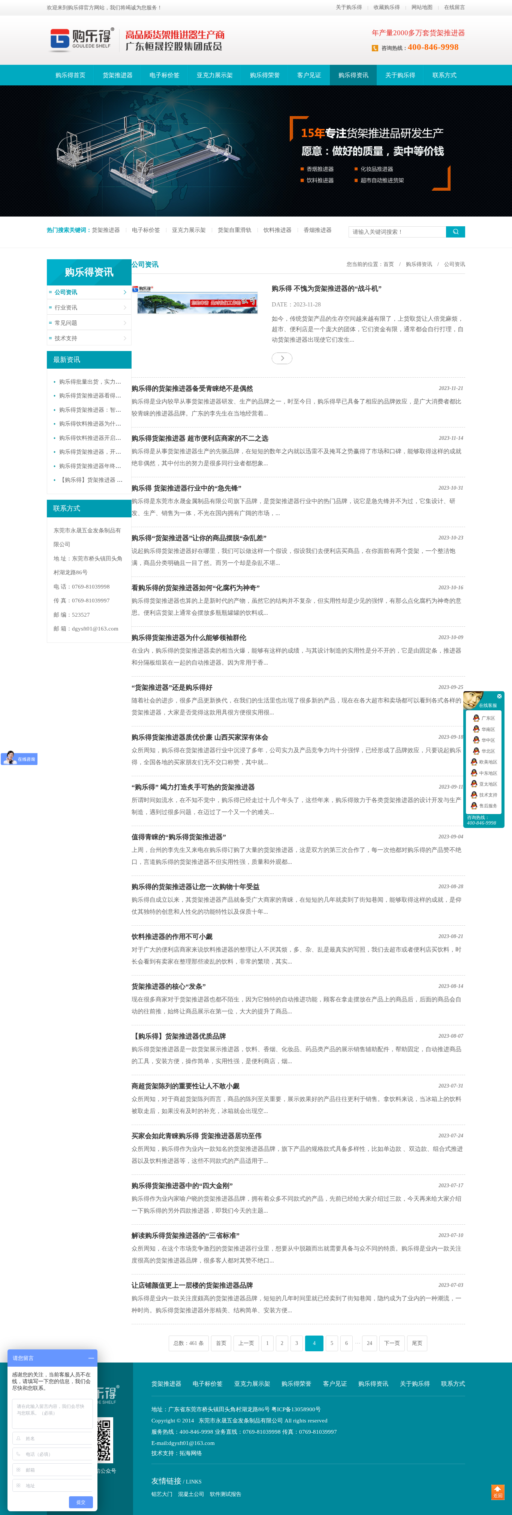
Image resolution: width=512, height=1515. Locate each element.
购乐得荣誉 (265, 75)
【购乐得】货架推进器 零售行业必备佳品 (110, 480)
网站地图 (422, 7)
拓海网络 (191, 1453)
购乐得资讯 (353, 75)
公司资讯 (66, 292)
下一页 (392, 1343)
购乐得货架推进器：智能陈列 (95, 410)
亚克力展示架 (215, 75)
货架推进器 (118, 75)
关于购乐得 (349, 7)
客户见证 (309, 75)
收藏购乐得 (387, 7)
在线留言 (454, 7)
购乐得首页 (70, 75)
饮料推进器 (277, 230)
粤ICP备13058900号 (296, 1409)
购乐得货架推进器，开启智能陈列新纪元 (109, 452)
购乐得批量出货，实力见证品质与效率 (107, 382)
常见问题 (66, 323)
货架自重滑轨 (235, 230)
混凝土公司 (191, 1494)
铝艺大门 (161, 1494)
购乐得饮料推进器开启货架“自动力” (104, 438)
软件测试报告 (225, 1494)
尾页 (417, 1343)
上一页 (246, 1343)
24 (369, 1343)
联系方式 (445, 75)
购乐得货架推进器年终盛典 (93, 466)
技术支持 (66, 338)
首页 (388, 264)
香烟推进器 (318, 230)
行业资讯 (66, 308)
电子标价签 (165, 75)
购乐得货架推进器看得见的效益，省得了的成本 (118, 396)
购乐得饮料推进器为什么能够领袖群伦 (107, 424)
